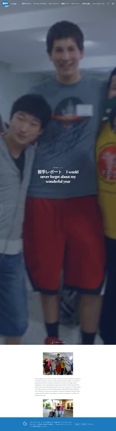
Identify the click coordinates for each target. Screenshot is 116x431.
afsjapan (57, 342)
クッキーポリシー (65, 422)
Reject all (84, 424)
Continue (77, 424)
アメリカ (61, 167)
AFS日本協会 (5, 4)
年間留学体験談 (55, 167)
